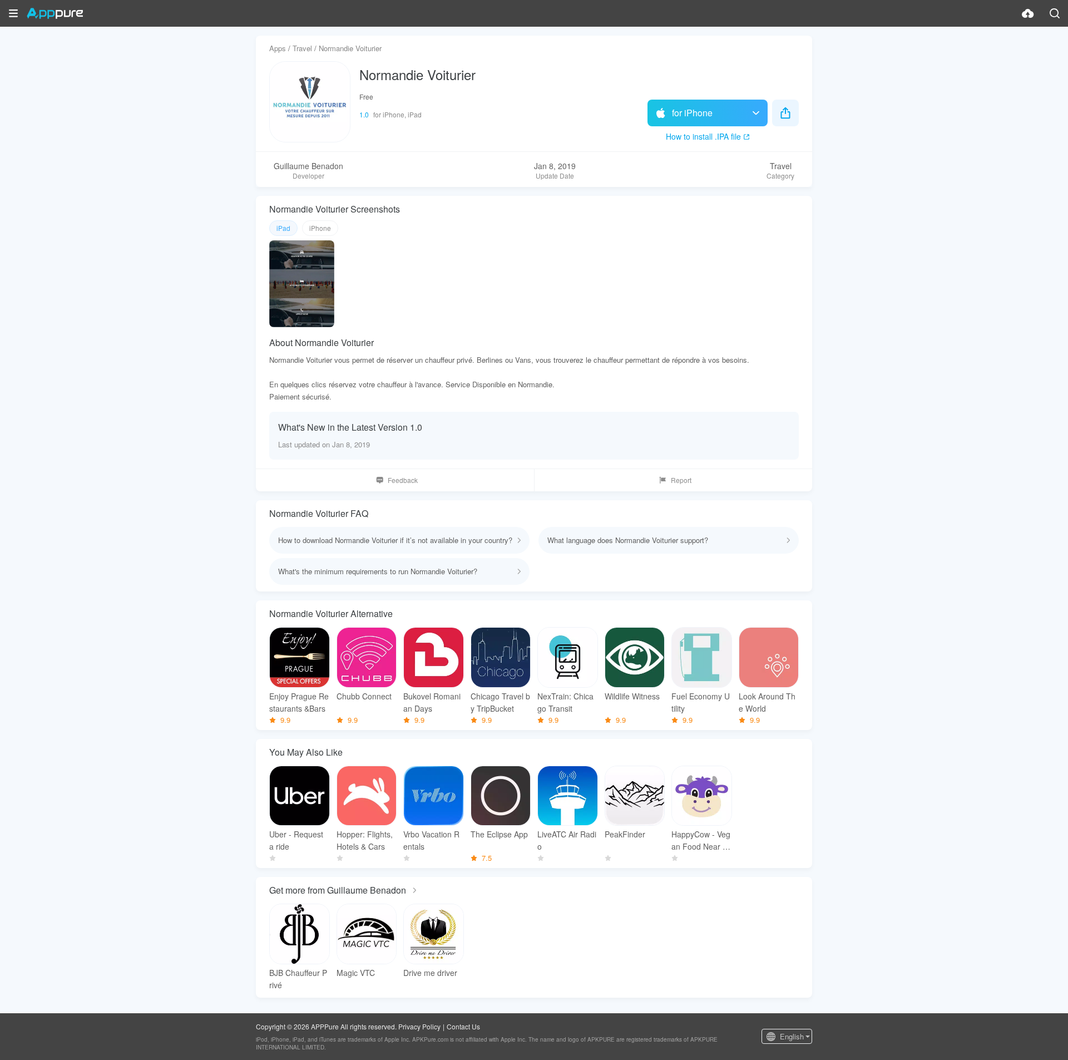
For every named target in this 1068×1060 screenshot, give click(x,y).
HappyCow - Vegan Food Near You (701, 840)
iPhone (320, 228)
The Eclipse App (499, 834)
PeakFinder (625, 834)
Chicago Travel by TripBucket (500, 702)
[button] (13, 13)
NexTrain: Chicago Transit (565, 702)
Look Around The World (767, 702)
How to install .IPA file (703, 136)
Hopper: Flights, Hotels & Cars (365, 840)
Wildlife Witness (632, 696)
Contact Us (463, 1026)
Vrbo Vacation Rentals (431, 840)
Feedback (403, 480)
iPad (283, 228)
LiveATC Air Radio (566, 840)
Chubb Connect (364, 696)
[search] (1054, 13)
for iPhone (692, 112)
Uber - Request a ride (296, 840)
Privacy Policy (419, 1026)
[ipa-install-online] (1028, 13)
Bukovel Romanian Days (432, 702)
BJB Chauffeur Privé (298, 978)
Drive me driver (430, 972)
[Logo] (55, 13)
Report (681, 480)
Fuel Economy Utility (700, 702)
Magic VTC (356, 972)
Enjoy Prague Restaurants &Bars (299, 702)
